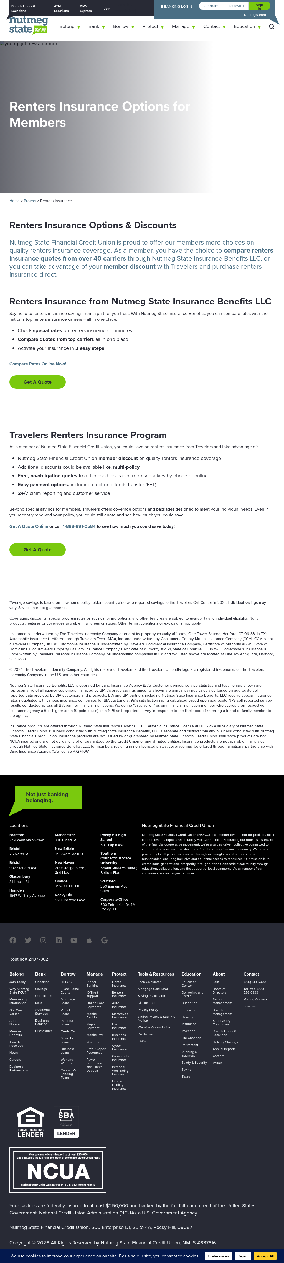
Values (218, 1062)
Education (244, 27)
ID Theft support (92, 994)
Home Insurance (119, 983)
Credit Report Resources (96, 1050)
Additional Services (42, 1011)
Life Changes (191, 1037)
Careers (15, 1059)
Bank (93, 27)
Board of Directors (219, 990)
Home (14, 201)
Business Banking (42, 1022)
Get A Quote (38, 382)
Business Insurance (119, 1036)
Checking (42, 981)
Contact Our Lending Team (70, 1074)
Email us (250, 1006)
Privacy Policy (148, 1009)
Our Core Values (16, 1012)
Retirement (190, 1044)
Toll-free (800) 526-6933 (254, 990)
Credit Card (69, 1031)
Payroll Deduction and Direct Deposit (94, 1065)
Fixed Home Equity (70, 990)
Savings (41, 988)
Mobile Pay (95, 1034)
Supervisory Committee (221, 1022)
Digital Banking (93, 983)
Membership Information (18, 1001)
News (13, 1052)
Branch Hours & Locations (23, 8)
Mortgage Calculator (153, 988)
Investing (189, 1030)
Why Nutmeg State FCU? (19, 990)
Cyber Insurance (119, 1047)
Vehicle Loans (66, 1012)
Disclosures (44, 1030)
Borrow (121, 27)
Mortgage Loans (68, 1001)
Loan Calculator (149, 981)
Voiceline (93, 1042)
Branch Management (222, 1012)
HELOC (66, 981)
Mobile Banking (93, 1015)
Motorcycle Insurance (120, 1015)
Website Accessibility (154, 1027)
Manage (180, 27)
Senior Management (222, 1001)
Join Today (17, 981)
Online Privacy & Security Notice (156, 1018)
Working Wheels (67, 1061)
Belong (67, 27)
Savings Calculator (151, 995)
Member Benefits (15, 1033)
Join (107, 8)
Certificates (43, 995)
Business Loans (68, 1050)
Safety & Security (194, 1062)
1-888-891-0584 (79, 526)
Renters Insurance (119, 994)
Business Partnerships (18, 1068)
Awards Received (16, 1044)
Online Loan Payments (96, 1004)
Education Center (189, 983)
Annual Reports (224, 1048)
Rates (39, 1002)
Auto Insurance (119, 1004)
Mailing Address (256, 999)
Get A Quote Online (28, 526)
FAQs (142, 1041)
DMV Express (86, 8)
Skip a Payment (93, 1026)
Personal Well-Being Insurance (120, 1071)
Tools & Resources (156, 974)
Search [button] (272, 26)
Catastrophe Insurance (121, 1058)
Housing (188, 1017)
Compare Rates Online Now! (37, 364)
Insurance (189, 1024)
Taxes (186, 1076)
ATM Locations (61, 8)
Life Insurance (119, 1026)
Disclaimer (145, 1034)
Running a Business (189, 1054)
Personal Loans (67, 1022)
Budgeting (189, 1002)
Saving (187, 1069)
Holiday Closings (225, 1042)
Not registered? (256, 15)
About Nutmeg (15, 1022)
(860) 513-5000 (255, 981)
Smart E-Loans (67, 1040)
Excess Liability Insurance (119, 1085)
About (219, 974)
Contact (211, 27)
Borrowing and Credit (193, 994)
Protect (150, 27)
